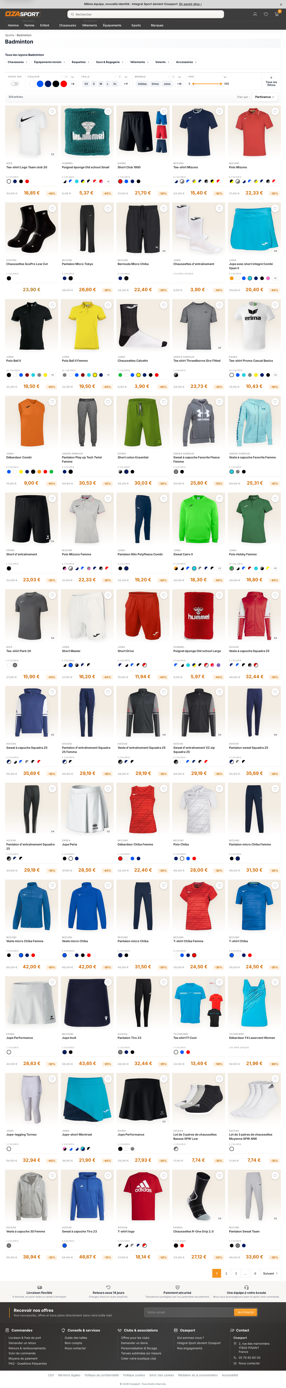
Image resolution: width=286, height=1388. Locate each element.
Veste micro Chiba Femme (24, 941)
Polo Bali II (13, 360)
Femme (29, 25)
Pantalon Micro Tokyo (77, 264)
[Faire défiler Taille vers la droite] (119, 76)
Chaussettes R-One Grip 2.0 (193, 1231)
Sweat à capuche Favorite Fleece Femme (196, 459)
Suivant (268, 1273)
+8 (72, 83)
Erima (122, 163)
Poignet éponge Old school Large (197, 651)
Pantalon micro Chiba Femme (250, 844)
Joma (177, 260)
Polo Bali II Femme (75, 360)
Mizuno (178, 163)
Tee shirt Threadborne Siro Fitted (196, 360)
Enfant (44, 25)
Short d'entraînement (21, 554)
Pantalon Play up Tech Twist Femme (82, 459)
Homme (13, 25)
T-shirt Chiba (238, 941)
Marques (157, 25)
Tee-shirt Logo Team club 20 (26, 167)
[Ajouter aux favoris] (52, 111)
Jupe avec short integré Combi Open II (251, 266)
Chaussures (67, 25)
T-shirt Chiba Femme (188, 941)
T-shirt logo (126, 1231)
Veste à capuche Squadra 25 (249, 651)
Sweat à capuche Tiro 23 (79, 1231)
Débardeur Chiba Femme (135, 844)
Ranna (177, 1227)
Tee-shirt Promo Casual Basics (251, 360)
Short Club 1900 (129, 167)
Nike (9, 163)
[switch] (15, 84)
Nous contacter (249, 1363)
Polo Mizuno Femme (76, 554)
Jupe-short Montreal (77, 1134)
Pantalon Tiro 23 (129, 1037)
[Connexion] (255, 14)
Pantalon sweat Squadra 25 (248, 747)
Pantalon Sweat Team (244, 1231)
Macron (67, 1034)
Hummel (67, 163)
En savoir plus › (190, 4)
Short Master (71, 651)
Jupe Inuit (69, 1037)
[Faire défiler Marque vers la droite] (173, 76)
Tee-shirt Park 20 (18, 651)
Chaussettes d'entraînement (193, 264)
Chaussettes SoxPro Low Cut (27, 264)
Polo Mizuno (238, 167)
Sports (136, 25)
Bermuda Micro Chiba (133, 264)
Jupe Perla (69, 844)
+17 (126, 83)
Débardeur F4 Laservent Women (252, 1037)
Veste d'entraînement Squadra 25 (142, 747)
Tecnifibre (180, 1034)
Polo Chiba (181, 844)
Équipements (112, 25)
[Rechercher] (72, 14)
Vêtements (89, 25)
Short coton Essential (133, 457)
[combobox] (146, 14)
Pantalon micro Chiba (133, 941)
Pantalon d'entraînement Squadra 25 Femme (86, 750)
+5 (52, 374)
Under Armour (183, 356)
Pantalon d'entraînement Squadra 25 (30, 846)
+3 (275, 374)
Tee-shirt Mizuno (185, 167)
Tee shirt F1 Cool (185, 1037)
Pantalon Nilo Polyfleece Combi (140, 554)
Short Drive (126, 651)
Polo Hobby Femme (243, 554)
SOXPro (11, 260)
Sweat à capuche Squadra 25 (27, 747)
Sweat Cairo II (183, 554)
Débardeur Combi (19, 457)
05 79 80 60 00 (249, 1357)
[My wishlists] (266, 14)
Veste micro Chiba (75, 941)
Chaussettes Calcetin (133, 360)
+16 (179, 83)
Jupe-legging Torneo (21, 1134)
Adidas (234, 647)
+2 (108, 181)
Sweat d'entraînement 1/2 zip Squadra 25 (194, 750)
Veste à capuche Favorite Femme (252, 457)
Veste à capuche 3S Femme (25, 1231)
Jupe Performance (19, 1037)
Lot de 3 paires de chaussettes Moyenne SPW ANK (250, 1136)
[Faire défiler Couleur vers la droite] (66, 76)
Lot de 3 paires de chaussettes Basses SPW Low (195, 1136)
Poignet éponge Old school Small (85, 167)
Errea (66, 840)
